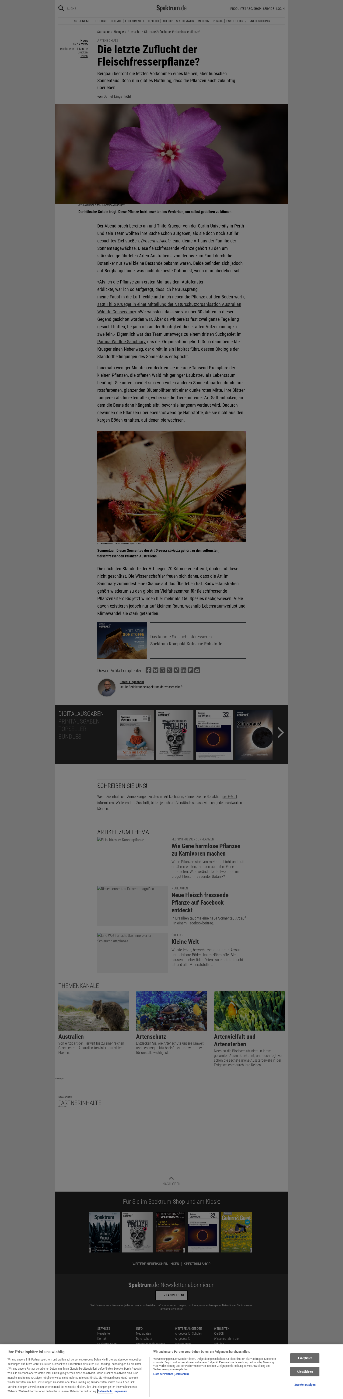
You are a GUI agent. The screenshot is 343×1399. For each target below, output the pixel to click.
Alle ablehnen (305, 1371)
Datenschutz (105, 1391)
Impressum (120, 1391)
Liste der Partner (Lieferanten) (171, 1374)
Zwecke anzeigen (304, 1384)
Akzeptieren (305, 1358)
